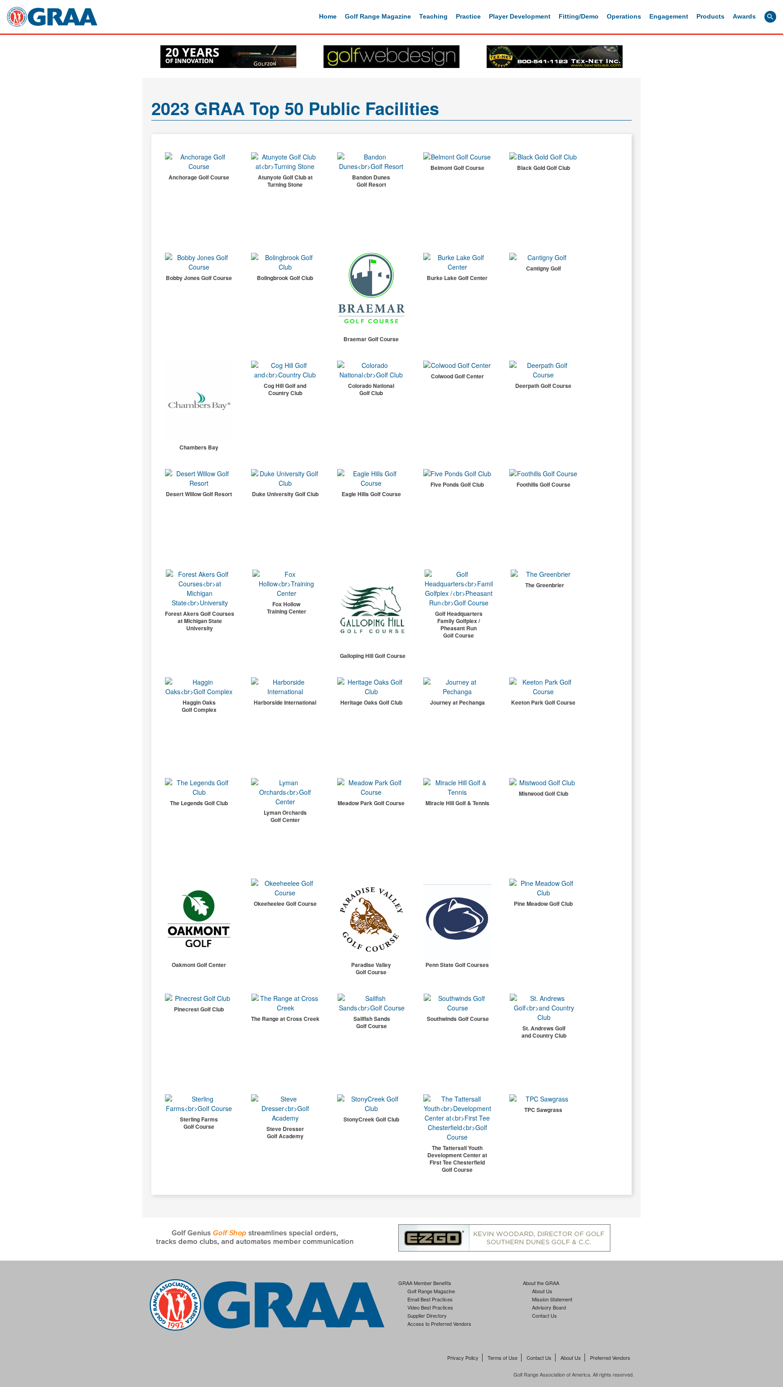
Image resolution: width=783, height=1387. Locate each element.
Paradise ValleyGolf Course (371, 968)
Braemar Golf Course (371, 339)
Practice (468, 16)
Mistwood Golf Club (543, 793)
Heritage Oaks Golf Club (371, 702)
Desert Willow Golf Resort (199, 494)
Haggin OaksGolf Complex (199, 706)
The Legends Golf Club (199, 803)
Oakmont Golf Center (199, 965)
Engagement (668, 16)
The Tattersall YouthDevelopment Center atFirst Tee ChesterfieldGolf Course (457, 1159)
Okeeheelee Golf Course (285, 903)
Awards (744, 16)
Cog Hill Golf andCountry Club (285, 389)
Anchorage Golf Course (199, 177)
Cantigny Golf (543, 268)
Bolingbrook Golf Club (285, 278)
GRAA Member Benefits (424, 1282)
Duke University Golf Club (285, 494)
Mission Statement (552, 1299)
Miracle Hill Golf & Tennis (457, 803)
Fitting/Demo (579, 16)
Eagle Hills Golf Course (371, 494)
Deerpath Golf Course (543, 386)
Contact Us (544, 1315)
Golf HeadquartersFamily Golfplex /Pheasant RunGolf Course (459, 624)
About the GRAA (541, 1282)
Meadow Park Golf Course (371, 803)
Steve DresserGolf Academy (285, 1132)
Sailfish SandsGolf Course (371, 1022)
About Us (542, 1291)
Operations (624, 16)
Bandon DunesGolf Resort (371, 180)
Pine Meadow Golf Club (543, 903)
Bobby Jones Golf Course (199, 278)
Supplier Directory (427, 1315)
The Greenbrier (544, 585)
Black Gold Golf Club (543, 168)
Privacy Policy (462, 1357)
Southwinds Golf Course (458, 1019)
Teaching (433, 16)
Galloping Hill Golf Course (373, 656)
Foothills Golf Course (543, 484)
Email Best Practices (430, 1299)
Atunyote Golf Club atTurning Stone (285, 180)
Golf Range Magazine (378, 16)
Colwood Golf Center (457, 376)
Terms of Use (502, 1357)
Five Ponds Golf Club (457, 484)
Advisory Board (549, 1307)
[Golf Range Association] (52, 17)
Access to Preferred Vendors (439, 1323)
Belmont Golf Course (457, 168)
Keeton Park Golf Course (543, 702)
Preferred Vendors (610, 1357)
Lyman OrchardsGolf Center (285, 816)
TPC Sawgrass (543, 1110)
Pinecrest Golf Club (199, 1009)
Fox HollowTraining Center (286, 607)
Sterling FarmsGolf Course (199, 1123)
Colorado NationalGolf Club (371, 389)
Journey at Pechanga (457, 702)
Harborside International (285, 702)
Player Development (520, 16)
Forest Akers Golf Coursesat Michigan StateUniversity (199, 620)
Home (328, 16)
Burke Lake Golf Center (457, 278)
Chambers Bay (198, 447)
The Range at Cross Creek (285, 1019)
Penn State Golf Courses (457, 965)
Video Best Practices (430, 1307)
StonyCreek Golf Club (371, 1119)
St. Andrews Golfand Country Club (544, 1031)
